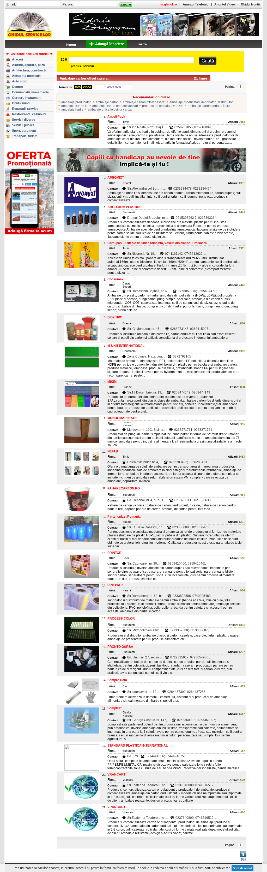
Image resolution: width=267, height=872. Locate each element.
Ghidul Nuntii (250, 4)
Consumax (115, 279)
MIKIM (112, 382)
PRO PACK (115, 585)
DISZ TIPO (114, 317)
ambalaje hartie (72, 109)
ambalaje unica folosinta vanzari (111, 109)
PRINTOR (114, 553)
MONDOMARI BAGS (122, 418)
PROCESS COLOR (121, 618)
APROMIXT (115, 177)
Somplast (114, 708)
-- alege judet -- (114, 86)
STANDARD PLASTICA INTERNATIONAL (137, 745)
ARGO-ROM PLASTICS (124, 207)
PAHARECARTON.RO (123, 488)
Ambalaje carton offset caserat (84, 78)
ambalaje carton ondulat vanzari (115, 106)
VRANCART (116, 774)
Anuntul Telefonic (195, 4)
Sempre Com (117, 680)
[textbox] (132, 60)
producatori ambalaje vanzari (163, 106)
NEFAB (112, 451)
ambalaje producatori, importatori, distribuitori (201, 102)
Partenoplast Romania (124, 516)
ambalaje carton (107, 102)
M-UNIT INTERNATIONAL (125, 346)
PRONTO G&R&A (120, 647)
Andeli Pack (116, 116)
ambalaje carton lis (74, 106)
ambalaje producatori (76, 102)
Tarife (142, 44)
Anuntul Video (224, 4)
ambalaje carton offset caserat (144, 102)
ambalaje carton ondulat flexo (209, 106)
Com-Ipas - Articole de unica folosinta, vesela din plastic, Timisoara (157, 243)
